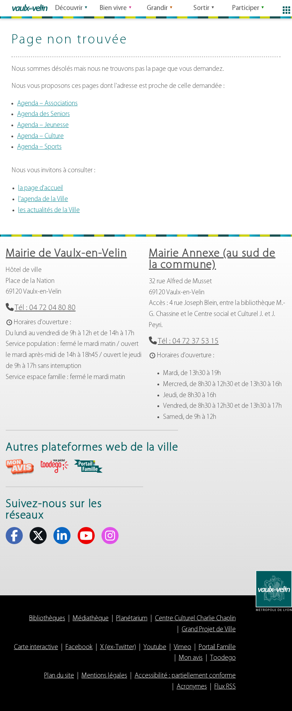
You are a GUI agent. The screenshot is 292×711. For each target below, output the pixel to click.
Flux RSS (225, 687)
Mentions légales (104, 676)
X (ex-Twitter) (38, 535)
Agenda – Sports (39, 147)
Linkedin (62, 535)
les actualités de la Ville (49, 210)
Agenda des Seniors (43, 114)
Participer (245, 8)
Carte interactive (36, 647)
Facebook (14, 535)
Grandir (157, 8)
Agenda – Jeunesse (43, 125)
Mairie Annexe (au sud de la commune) (212, 259)
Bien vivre (113, 8)
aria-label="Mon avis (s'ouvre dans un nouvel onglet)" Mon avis (20, 467)
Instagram (110, 535)
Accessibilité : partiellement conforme (185, 676)
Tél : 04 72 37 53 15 (188, 341)
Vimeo (182, 647)
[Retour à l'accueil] (29, 8)
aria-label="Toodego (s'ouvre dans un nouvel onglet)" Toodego (54, 466)
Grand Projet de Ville (209, 629)
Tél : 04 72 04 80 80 (45, 308)
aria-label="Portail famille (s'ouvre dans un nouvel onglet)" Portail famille (88, 466)
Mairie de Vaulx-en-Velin (66, 253)
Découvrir (69, 8)
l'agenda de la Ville (43, 199)
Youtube (86, 535)
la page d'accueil (40, 188)
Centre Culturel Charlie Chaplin (195, 618)
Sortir (201, 8)
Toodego (223, 658)
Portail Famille (217, 647)
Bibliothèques (47, 618)
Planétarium (131, 618)
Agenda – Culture (40, 136)
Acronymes (192, 687)
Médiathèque (91, 618)
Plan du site (59, 676)
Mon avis (191, 658)
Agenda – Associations (47, 103)
